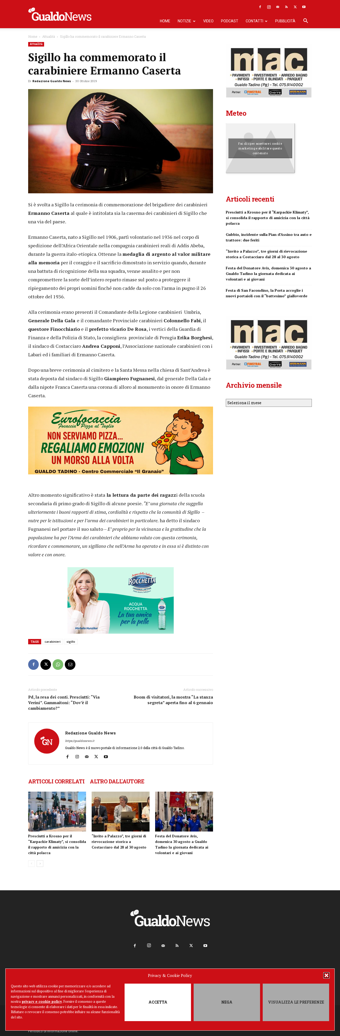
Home (165, 21)
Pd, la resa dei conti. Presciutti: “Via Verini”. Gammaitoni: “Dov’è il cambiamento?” (64, 702)
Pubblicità (285, 21)
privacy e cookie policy (42, 1001)
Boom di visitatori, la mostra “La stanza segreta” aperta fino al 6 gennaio (173, 699)
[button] (326, 975)
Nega (226, 1002)
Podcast (229, 21)
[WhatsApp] (58, 664)
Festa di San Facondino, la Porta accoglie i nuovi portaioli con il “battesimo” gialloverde (266, 293)
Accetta (157, 1002)
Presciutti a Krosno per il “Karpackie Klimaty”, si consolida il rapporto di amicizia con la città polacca (267, 218)
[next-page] (40, 863)
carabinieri (53, 642)
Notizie (184, 21)
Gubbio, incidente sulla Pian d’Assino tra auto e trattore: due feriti (269, 237)
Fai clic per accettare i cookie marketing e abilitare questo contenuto (260, 148)
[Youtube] (304, 7)
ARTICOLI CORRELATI (56, 781)
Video (208, 21)
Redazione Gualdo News (51, 81)
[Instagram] (269, 7)
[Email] (70, 664)
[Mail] (278, 7)
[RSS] (286, 7)
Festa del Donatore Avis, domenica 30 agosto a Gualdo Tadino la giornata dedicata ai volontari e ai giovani (268, 273)
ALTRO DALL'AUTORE (117, 781)
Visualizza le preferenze (296, 1002)
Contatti (254, 21)
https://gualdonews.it (79, 741)
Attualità (48, 36)
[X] (295, 7)
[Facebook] (260, 7)
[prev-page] (31, 863)
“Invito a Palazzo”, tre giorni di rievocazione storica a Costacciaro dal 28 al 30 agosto (119, 842)
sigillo (70, 642)
